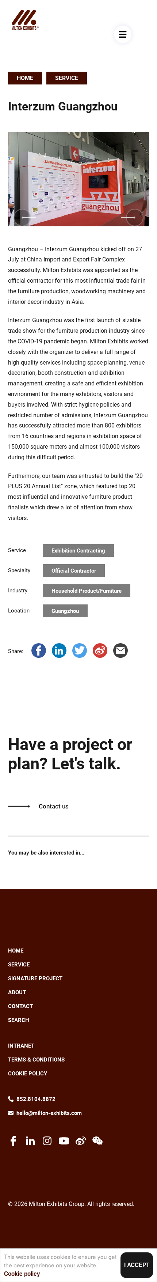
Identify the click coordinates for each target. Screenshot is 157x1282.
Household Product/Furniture (86, 591)
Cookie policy (22, 1274)
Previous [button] (22, 217)
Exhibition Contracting (78, 550)
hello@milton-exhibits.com (49, 1113)
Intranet (21, 1045)
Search (18, 1020)
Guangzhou (65, 611)
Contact (20, 1006)
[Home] (25, 20)
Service (66, 78)
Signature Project (35, 978)
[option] (78, 179)
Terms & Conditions (36, 1059)
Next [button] (135, 217)
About (17, 992)
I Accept (136, 1265)
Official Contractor (73, 571)
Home (25, 78)
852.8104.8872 (35, 1099)
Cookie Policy (27, 1073)
